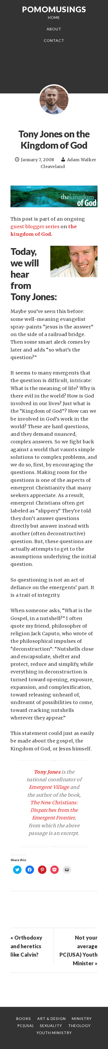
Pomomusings (54, 9)
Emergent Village (49, 787)
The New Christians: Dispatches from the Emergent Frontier (54, 810)
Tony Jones (47, 772)
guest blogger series (35, 227)
